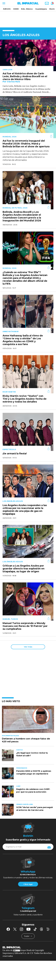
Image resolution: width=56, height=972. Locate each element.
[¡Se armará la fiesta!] (28, 431)
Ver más (28, 647)
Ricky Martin (9, 392)
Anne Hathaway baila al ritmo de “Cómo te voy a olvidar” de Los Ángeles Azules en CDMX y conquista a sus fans (23, 340)
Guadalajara (41, 9)
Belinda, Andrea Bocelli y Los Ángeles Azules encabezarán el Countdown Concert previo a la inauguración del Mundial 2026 (22, 216)
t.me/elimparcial (28, 911)
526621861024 (28, 875)
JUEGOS (7, 9)
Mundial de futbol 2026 (15, 208)
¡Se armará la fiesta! (15, 453)
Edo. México (27, 9)
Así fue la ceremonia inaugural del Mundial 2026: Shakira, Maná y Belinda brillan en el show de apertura (26, 143)
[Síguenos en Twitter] (15, 929)
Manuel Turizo (10, 619)
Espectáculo (9, 449)
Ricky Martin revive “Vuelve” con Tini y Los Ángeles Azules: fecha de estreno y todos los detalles (24, 399)
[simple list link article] (28, 720)
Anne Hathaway (11, 331)
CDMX (16, 9)
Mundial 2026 (9, 137)
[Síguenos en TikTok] (35, 929)
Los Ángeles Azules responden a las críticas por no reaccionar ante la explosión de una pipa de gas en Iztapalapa (25, 509)
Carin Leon (7, 70)
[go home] (28, 947)
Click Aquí (28, 884)
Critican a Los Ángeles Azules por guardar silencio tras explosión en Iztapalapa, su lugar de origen (23, 568)
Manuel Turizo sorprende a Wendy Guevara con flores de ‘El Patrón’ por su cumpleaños (25, 626)
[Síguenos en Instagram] (21, 929)
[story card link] (28, 55)
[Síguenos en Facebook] (8, 929)
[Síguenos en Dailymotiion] (47, 929)
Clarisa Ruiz (13, 81)
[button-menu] (3, 3)
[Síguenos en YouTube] (28, 929)
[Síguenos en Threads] (41, 929)
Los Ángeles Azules (13, 501)
